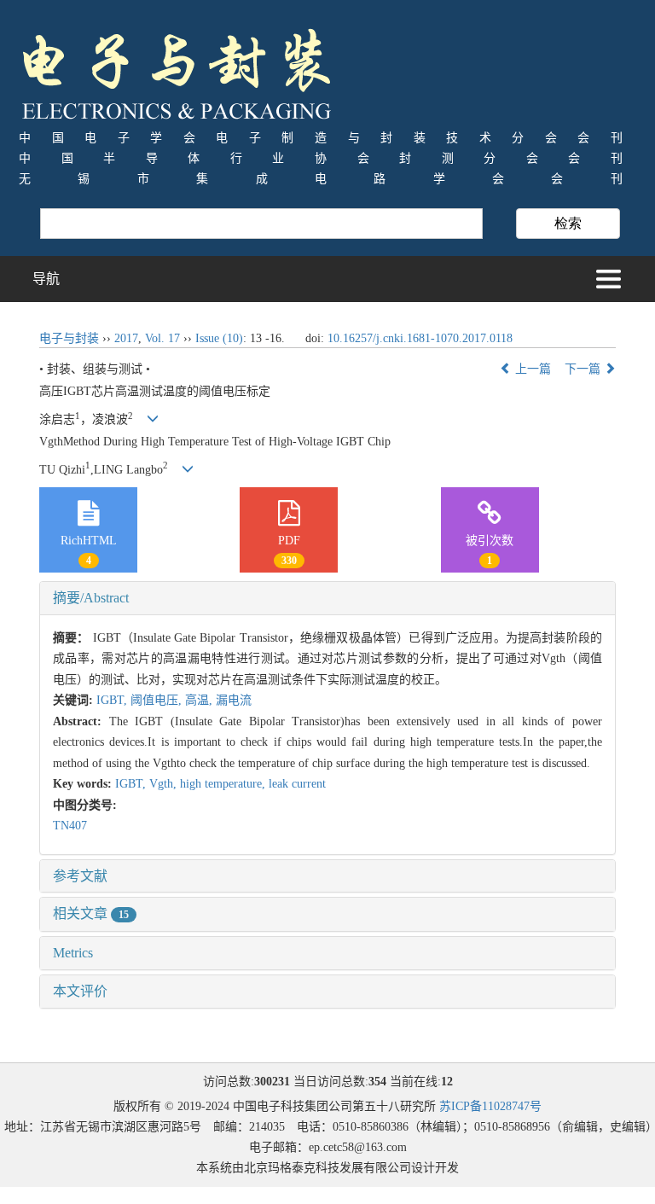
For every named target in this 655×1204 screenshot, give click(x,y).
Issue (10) (219, 338)
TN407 (70, 825)
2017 (126, 338)
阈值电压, (157, 700)
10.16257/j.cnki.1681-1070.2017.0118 (420, 338)
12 (447, 1081)
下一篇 (584, 369)
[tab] (327, 598)
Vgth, (164, 783)
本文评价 (80, 991)
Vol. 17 (162, 338)
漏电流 (234, 700)
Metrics (73, 952)
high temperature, (224, 783)
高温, (200, 700)
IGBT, (113, 700)
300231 (272, 1081)
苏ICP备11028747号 (490, 1106)
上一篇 (531, 369)
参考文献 (80, 876)
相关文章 (91, 913)
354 (377, 1081)
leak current (297, 783)
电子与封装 (69, 338)
